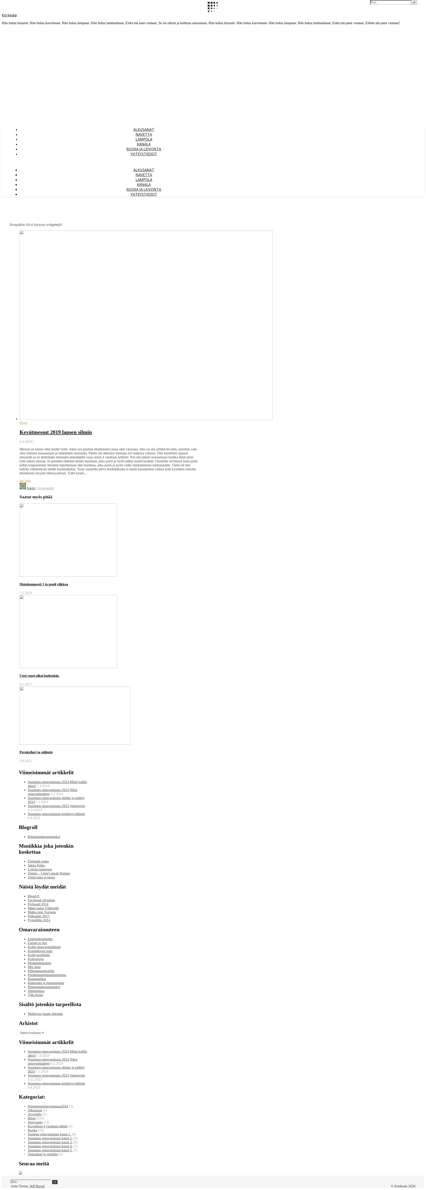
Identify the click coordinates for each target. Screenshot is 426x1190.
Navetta (144, 134)
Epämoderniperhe (40, 939)
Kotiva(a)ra (36, 959)
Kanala (144, 144)
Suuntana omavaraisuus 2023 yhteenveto (56, 806)
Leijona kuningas (40, 869)
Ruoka (32, 1130)
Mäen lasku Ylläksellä (43, 908)
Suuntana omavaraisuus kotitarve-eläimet (56, 814)
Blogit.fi (33, 896)
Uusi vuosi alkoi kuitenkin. (39, 676)
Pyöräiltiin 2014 (39, 920)
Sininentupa (36, 991)
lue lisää (25, 481)
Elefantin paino (38, 861)
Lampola (144, 139)
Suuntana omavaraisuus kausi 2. (50, 1138)
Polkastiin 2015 (38, 916)
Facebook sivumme (41, 900)
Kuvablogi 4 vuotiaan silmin (47, 1126)
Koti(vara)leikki (39, 955)
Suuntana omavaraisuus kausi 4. (50, 1146)
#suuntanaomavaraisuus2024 (48, 1106)
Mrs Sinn (34, 967)
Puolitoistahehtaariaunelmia (47, 975)
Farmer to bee (37, 943)
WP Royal (37, 1186)
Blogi (23, 423)
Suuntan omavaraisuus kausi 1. (49, 1134)
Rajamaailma (37, 979)
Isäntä (31, 488)
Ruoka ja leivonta (143, 149)
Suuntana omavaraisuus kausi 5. (50, 1150)
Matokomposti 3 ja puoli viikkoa (44, 584)
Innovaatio (35, 1122)
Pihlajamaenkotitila (41, 971)
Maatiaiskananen (39, 963)
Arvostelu (34, 1114)
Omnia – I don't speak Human (49, 873)
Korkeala (9, 15)
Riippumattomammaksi (44, 837)
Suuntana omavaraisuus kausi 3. (50, 1142)
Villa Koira (35, 995)
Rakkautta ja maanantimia (46, 983)
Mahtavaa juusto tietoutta (45, 1014)
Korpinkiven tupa (40, 951)
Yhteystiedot (144, 154)
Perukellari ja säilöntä (36, 752)
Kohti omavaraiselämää (44, 947)
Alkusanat (143, 129)
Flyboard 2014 (38, 904)
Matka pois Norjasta (42, 912)
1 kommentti (45, 488)
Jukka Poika (36, 865)
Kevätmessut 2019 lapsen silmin (56, 432)
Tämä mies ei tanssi (41, 877)
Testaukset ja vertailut (43, 1154)
